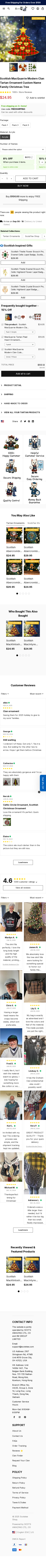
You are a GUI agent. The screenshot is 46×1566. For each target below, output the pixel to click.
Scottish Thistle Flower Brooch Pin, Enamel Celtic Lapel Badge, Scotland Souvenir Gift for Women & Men (28, 253)
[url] (22, 92)
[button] (43, 783)
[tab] (17, 593)
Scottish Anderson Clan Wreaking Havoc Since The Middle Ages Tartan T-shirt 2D (11, 964)
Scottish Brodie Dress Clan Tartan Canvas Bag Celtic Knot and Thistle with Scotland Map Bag (35, 1147)
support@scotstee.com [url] (23, 1346)
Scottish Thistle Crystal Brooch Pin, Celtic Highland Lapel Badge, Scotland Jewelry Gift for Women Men (27, 288)
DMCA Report (18, 1539)
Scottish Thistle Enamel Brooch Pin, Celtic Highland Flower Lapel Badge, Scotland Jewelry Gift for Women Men (28, 271)
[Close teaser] (39, 792)
